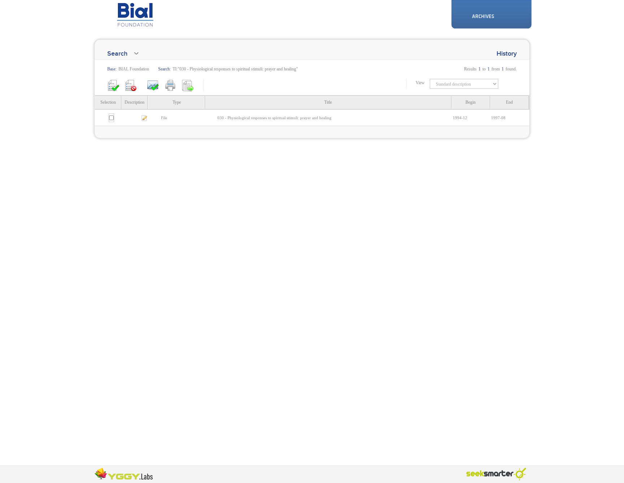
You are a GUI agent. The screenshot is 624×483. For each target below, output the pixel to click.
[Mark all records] (113, 84)
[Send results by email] (153, 84)
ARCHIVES (483, 16)
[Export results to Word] (188, 84)
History (507, 53)
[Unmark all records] (131, 84)
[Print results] (170, 84)
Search (117, 53)
